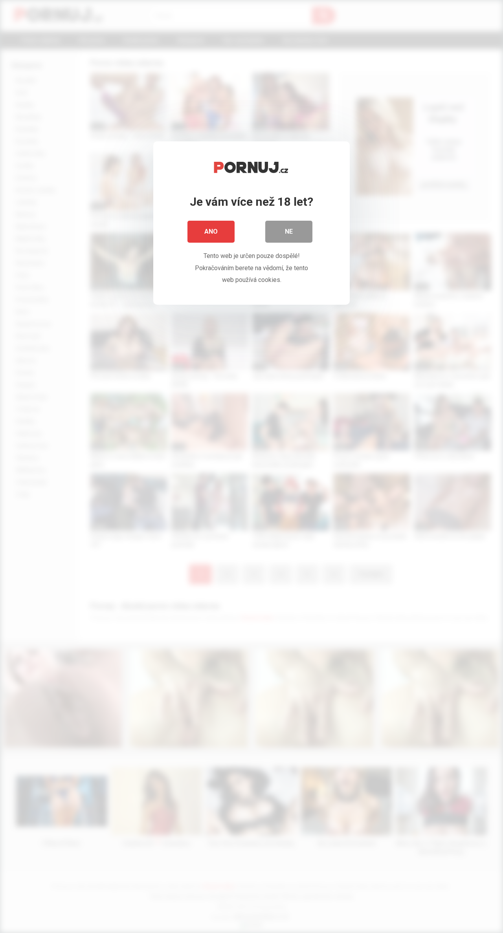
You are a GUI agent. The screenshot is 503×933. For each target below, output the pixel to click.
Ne (289, 231)
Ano (211, 231)
